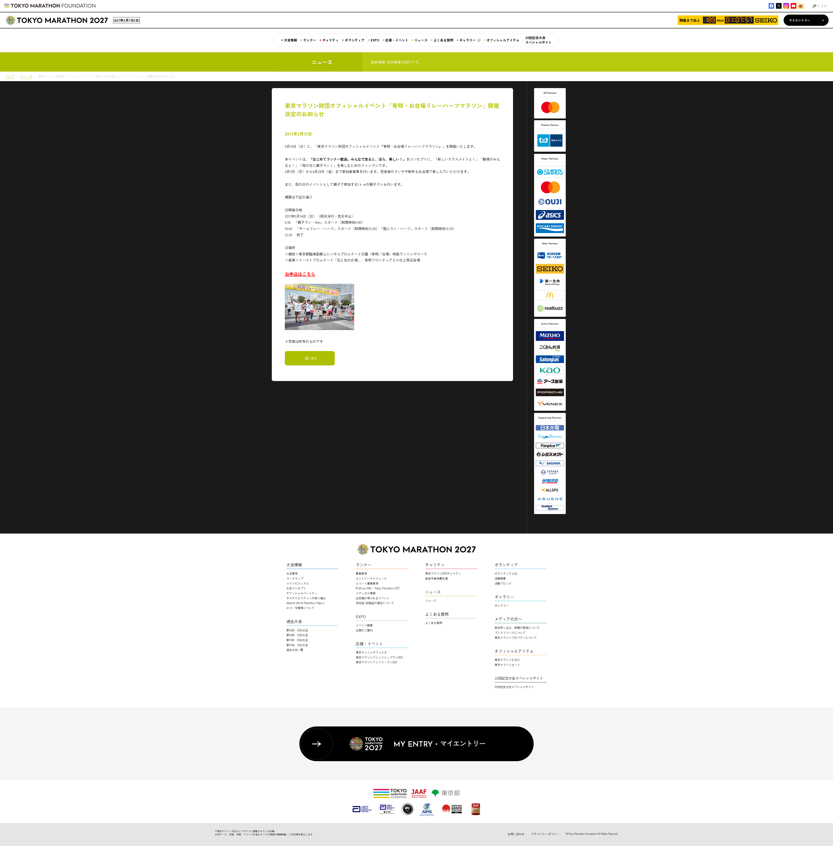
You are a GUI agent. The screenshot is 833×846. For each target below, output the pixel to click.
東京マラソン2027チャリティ (443, 573)
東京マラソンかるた (507, 660)
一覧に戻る (309, 358)
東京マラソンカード (507, 665)
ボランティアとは (506, 573)
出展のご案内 (364, 630)
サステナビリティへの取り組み (306, 598)
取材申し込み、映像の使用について (517, 628)
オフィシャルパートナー (301, 593)
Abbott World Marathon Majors (305, 603)
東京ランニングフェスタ (371, 652)
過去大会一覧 (294, 650)
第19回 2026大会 (297, 630)
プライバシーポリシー (545, 834)
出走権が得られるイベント (373, 598)
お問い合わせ (516, 834)
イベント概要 (364, 625)
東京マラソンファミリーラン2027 (376, 662)
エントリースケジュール (371, 578)
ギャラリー (502, 605)
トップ (9, 76)
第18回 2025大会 (297, 635)
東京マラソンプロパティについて (516, 638)
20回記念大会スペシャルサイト (514, 687)
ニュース (26, 76)
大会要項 (292, 573)
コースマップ (294, 578)
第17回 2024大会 (297, 640)
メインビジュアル (297, 583)
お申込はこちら (300, 274)
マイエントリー (799, 20)
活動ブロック (503, 583)
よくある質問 (433, 623)
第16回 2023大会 (297, 645)
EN (824, 6)
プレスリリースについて (510, 633)
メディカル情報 (366, 593)
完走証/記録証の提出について (375, 603)
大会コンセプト (296, 588)
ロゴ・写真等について (300, 608)
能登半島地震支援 (436, 578)
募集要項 (361, 573)
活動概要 (500, 578)
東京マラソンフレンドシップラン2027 (379, 657)
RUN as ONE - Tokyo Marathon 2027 (377, 588)
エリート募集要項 (367, 583)
